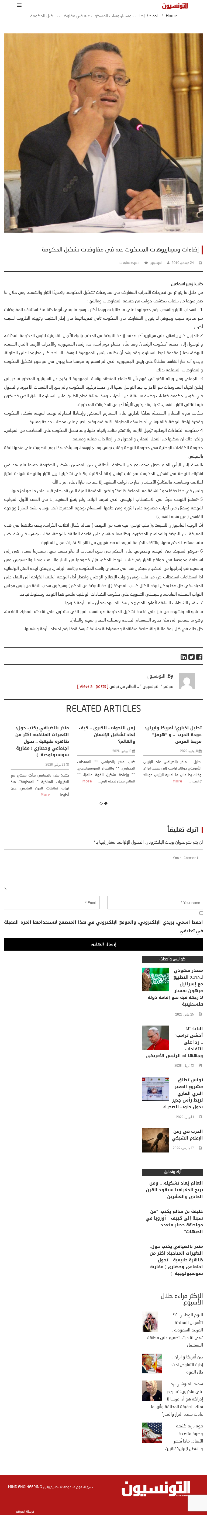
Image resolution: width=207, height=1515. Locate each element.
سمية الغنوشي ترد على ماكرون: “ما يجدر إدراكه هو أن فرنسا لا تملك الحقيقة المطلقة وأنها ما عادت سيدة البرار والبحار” (177, 1399)
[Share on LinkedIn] (184, 657)
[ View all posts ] (92, 687)
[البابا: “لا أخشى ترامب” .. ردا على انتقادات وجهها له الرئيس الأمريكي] (155, 1039)
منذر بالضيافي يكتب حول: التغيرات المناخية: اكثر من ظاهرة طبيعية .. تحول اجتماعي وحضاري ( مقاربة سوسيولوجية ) (39, 741)
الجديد (154, 16)
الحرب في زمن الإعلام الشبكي (187, 1134)
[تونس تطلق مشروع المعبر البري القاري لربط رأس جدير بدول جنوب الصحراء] (155, 1090)
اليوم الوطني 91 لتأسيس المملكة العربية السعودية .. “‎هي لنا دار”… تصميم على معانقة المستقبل (175, 1330)
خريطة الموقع (25, 1511)
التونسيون (156, 263)
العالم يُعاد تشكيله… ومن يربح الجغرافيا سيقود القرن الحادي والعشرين (174, 1190)
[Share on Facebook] (199, 657)
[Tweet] (191, 657)
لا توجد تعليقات (129, 263)
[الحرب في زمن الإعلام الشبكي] (155, 1141)
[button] (18, 5)
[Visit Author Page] (187, 688)
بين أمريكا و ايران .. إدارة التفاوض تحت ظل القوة (187, 1365)
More (43, 795)
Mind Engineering (25, 1487)
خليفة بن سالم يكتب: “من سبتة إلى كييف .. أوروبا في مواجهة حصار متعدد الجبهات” (174, 1221)
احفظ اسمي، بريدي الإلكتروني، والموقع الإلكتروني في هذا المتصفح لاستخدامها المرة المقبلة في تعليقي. (103, 926)
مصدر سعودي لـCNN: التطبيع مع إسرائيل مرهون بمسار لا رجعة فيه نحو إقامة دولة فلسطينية (175, 987)
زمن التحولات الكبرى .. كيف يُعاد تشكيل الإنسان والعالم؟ (104, 735)
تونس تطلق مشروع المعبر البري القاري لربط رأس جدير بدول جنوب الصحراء (183, 1093)
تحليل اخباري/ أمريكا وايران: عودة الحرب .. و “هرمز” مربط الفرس (170, 735)
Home (171, 16)
